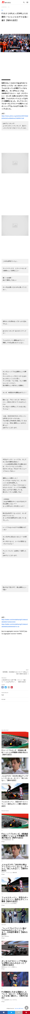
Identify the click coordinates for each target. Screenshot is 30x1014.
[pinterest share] (12, 687)
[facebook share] (3, 687)
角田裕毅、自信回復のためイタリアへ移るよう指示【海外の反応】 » (15, 672)
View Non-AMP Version (19, 1008)
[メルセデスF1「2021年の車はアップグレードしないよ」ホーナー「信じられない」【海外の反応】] (15, 766)
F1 (2, 10)
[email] (19, 1012)
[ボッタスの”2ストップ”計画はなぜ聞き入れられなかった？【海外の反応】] (15, 948)
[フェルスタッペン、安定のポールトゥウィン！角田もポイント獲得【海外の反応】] (15, 791)
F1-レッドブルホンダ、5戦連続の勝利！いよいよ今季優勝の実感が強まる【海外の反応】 (15, 752)
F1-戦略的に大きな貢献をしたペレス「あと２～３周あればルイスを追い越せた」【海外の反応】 (15, 995)
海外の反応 (4, 924)
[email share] (9, 687)
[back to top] (26, 1008)
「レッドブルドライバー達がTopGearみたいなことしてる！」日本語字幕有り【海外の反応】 (15, 931)
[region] (15, 27)
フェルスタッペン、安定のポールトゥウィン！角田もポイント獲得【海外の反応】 (15, 804)
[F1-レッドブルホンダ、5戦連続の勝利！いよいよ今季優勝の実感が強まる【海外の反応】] (15, 740)
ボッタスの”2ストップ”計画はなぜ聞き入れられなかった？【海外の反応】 (14, 963)
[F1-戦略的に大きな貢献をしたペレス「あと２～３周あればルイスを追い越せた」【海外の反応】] (15, 979)
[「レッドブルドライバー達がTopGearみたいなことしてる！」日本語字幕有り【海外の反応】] (15, 915)
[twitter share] (6, 687)
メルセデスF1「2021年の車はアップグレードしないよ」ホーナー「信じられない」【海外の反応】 (15, 778)
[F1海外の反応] (6, 2)
